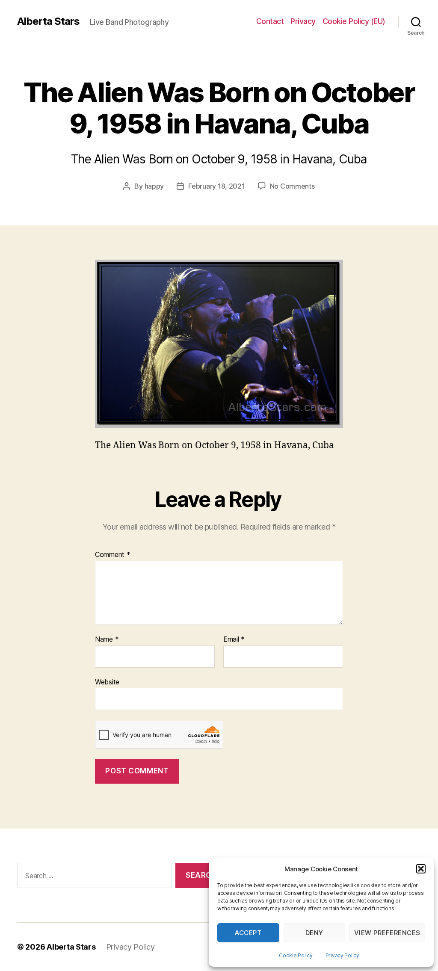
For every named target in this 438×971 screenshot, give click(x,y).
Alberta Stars (48, 21)
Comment (112, 555)
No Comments (292, 186)
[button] (421, 868)
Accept (248, 933)
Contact (270, 21)
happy (154, 186)
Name (106, 639)
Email (234, 639)
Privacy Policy (342, 955)
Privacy (303, 21)
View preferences (387, 933)
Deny (314, 933)
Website (107, 682)
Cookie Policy (296, 955)
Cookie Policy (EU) (354, 21)
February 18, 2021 (216, 186)
